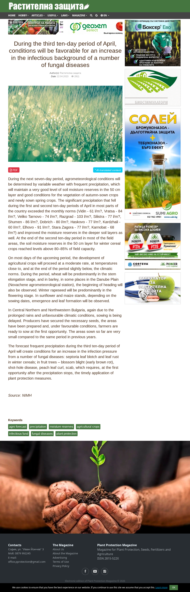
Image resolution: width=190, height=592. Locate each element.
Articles (37, 15)
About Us (58, 549)
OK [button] (173, 587)
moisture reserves (61, 426)
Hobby (22, 15)
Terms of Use (61, 561)
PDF (15, 170)
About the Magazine (65, 553)
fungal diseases (42, 433)
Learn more (161, 587)
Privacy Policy (61, 566)
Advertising (60, 557)
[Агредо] (153, 87)
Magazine (78, 15)
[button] (105, 15)
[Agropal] (153, 288)
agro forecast (17, 426)
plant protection (66, 433)
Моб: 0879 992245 (19, 553)
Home (11, 15)
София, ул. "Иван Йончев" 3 (26, 549)
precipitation (38, 426)
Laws (64, 15)
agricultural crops (88, 426)
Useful (52, 15)
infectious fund (18, 433)
